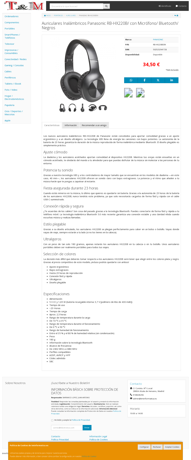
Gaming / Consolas (14, 65)
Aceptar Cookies (172, 447)
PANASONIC (158, 39)
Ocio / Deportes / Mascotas (14, 113)
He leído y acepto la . (72, 420)
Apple (7, 120)
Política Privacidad (60, 439)
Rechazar (157, 447)
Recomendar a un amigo (94, 125)
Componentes (12, 22)
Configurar (144, 447)
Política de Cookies (89, 456)
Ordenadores (12, 16)
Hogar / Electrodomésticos (14, 97)
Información (71, 125)
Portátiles (10, 28)
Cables (8, 71)
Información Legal (98, 436)
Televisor (9, 43)
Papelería (9, 105)
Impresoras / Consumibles (11, 51)
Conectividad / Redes (16, 59)
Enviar (87, 427)
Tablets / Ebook (13, 83)
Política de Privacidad (81, 420)
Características (52, 125)
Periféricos (10, 77)
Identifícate (166, 6)
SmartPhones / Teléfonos (12, 36)
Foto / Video (11, 89)
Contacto (182, 6)
